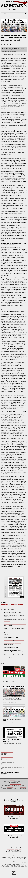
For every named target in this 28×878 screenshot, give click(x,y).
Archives (11, 9)
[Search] (25, 13)
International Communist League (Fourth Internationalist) (14, 848)
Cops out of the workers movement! (10, 772)
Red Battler (12, 780)
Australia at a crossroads (7, 762)
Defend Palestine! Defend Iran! (11, 647)
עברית (21, 864)
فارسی (13, 864)
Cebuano (12, 862)
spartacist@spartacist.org (15, 851)
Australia (4, 857)
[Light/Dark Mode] (26, 1)
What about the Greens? (7, 752)
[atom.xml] (15, 780)
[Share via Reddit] (10, 44)
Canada (8, 857)
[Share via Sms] (13, 44)
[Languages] (24, 1)
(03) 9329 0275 (15, 782)
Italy (3, 858)
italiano (15, 865)
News (16, 849)
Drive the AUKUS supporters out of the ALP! (14, 640)
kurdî (25, 865)
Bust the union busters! (7, 757)
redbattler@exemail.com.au (15, 784)
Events (20, 849)
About (7, 1)
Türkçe (19, 866)
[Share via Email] (2, 44)
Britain (20, 857)
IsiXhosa (22, 866)
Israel (15, 604)
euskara (9, 864)
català (8, 862)
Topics (17, 9)
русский (11, 866)
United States (17, 858)
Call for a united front (9, 657)
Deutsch (16, 862)
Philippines (11, 858)
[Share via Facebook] (4, 44)
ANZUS (6, 604)
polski (3, 866)
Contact (12, 1)
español (6, 864)
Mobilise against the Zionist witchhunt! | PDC (14, 654)
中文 (26, 866)
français (17, 864)
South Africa (23, 858)
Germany (13, 857)
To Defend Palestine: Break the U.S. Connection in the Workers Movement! (13, 49)
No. (4, 17)
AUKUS (10, 604)
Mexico (6, 858)
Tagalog (15, 866)
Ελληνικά (20, 862)
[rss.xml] (17, 780)
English (24, 862)
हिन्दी (23, 864)
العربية (3, 863)
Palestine (20, 604)
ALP (2, 604)
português (7, 866)
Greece (24, 857)
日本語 (18, 865)
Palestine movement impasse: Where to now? (12, 767)
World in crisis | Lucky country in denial (12, 612)
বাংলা (5, 863)
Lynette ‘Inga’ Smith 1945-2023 (11, 637)
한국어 (22, 865)
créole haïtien (5, 865)
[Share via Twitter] (7, 44)
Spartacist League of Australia (14, 11)
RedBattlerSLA (10, 785)
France (17, 857)
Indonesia (11, 865)
